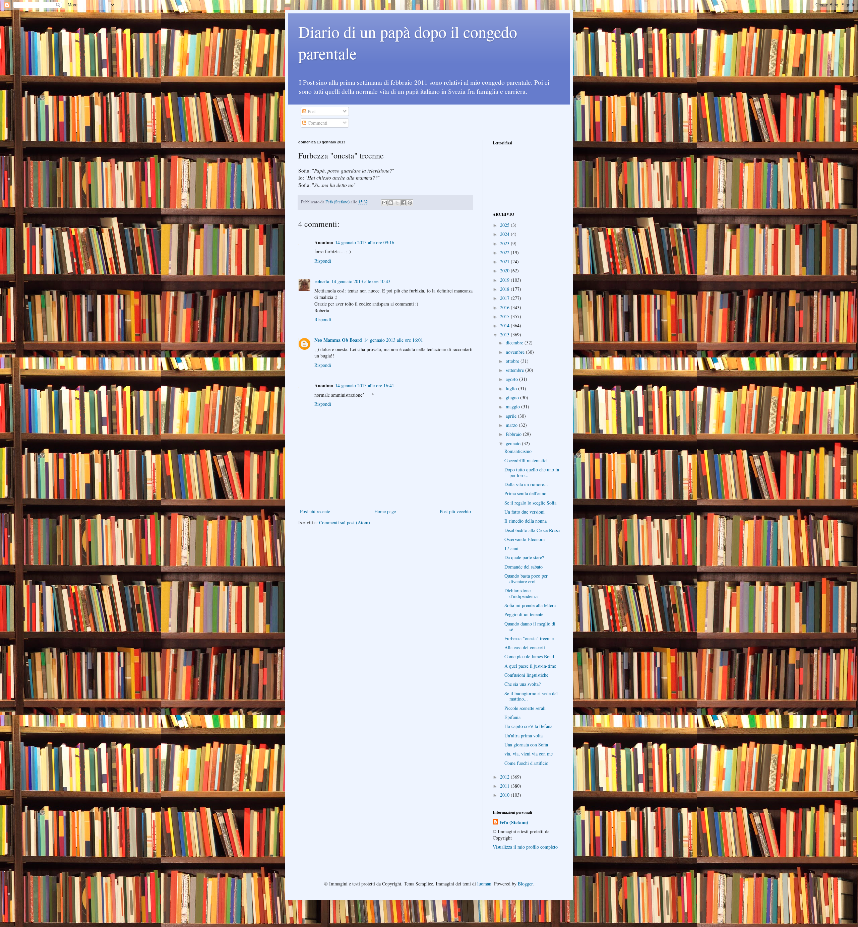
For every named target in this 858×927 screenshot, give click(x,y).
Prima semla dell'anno (525, 493)
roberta (321, 281)
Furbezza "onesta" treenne (529, 638)
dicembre (515, 342)
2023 (505, 243)
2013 (505, 334)
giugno (513, 397)
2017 (505, 298)
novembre (516, 352)
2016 (505, 307)
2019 (505, 280)
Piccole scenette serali (525, 708)
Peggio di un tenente (523, 614)
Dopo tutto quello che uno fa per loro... (531, 472)
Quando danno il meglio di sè (529, 626)
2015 (505, 316)
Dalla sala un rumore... (526, 484)
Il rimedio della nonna (525, 521)
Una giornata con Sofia (526, 744)
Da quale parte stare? (524, 557)
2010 (505, 795)
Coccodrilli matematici (526, 460)
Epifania (512, 717)
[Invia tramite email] (384, 202)
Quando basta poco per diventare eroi (526, 579)
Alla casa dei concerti (524, 647)
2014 (505, 325)
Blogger (525, 883)
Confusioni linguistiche (526, 675)
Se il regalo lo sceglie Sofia (530, 503)
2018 (505, 289)
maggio (513, 406)
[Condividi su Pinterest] (410, 202)
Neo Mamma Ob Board (338, 339)
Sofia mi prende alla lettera (530, 605)
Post (311, 111)
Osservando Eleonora (524, 539)
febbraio (514, 434)
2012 (505, 777)
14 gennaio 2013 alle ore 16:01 (393, 340)
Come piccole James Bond (529, 656)
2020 (505, 270)
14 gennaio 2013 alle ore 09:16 (364, 242)
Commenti (316, 123)
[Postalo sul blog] (390, 202)
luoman (484, 883)
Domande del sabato (523, 567)
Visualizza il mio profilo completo (525, 847)
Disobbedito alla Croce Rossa (532, 530)
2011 (505, 786)
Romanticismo (518, 451)
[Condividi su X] (397, 202)
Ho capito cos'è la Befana (528, 726)
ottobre (513, 361)
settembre (515, 370)
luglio (512, 388)
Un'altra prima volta (523, 735)
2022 (505, 252)
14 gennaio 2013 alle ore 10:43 (360, 281)
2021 (505, 261)
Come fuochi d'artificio (526, 763)
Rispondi (322, 261)
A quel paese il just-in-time (530, 666)
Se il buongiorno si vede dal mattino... (531, 696)
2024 (505, 234)
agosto (512, 379)
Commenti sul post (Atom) (344, 522)
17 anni (511, 548)
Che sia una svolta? (522, 684)
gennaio (514, 443)
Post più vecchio (455, 511)
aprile (512, 416)
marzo (512, 425)
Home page (385, 511)
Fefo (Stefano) (513, 822)
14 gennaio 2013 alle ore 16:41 (364, 385)
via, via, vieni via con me (528, 753)
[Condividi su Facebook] (403, 202)
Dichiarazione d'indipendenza (521, 593)
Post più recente (315, 511)
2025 (505, 225)
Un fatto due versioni (524, 512)
